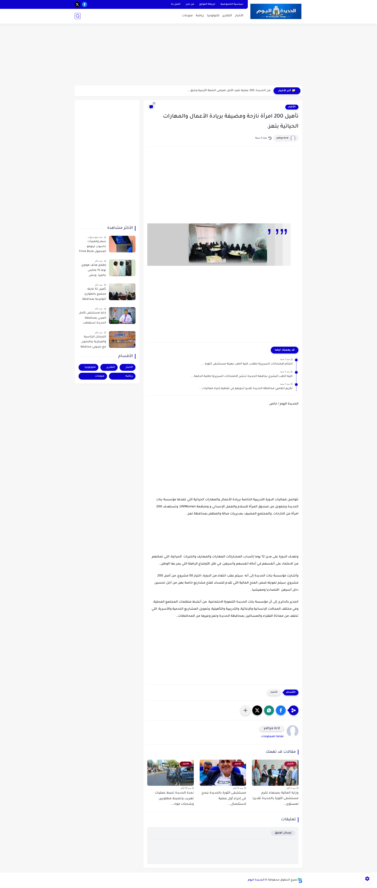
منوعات (187, 15)
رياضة (200, 15)
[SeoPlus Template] (300, 880)
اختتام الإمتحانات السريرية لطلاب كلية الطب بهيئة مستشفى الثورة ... (247, 364)
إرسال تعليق (283, 832)
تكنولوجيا (213, 15)
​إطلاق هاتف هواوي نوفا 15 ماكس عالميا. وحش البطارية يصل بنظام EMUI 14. (93, 271)
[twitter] (77, 4)
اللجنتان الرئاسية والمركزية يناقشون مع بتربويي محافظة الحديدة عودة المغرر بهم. (93, 342)
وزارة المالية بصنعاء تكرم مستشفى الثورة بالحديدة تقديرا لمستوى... (275, 798)
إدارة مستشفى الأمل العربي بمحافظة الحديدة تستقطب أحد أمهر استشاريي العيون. (92, 319)
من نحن (190, 4)
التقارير (227, 15)
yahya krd (282, 138)
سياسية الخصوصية (232, 4)
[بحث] (78, 16)
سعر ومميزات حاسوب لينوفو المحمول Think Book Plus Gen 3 (92, 247)
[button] (281, 710)
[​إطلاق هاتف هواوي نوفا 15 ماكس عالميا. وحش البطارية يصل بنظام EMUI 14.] (122, 267)
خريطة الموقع (207, 4)
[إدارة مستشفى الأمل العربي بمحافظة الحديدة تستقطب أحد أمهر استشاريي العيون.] (122, 315)
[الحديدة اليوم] (275, 11)
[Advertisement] (188, 54)
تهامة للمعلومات (272, 736)
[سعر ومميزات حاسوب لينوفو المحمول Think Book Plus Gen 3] (122, 244)
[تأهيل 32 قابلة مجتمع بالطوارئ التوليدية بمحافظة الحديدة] (122, 291)
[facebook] (84, 4)
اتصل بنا (175, 4)
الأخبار (239, 15)
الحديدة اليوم (256, 880)
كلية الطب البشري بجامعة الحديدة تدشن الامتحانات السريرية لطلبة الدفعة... (242, 376)
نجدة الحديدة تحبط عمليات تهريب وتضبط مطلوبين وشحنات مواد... (174, 798)
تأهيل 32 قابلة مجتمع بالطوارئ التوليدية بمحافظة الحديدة (94, 295)
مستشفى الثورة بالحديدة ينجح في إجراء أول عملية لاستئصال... (223, 798)
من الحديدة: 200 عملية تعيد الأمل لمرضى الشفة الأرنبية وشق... (229, 90)
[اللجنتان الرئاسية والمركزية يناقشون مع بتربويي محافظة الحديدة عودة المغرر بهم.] (122, 339)
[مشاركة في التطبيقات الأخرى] (245, 710)
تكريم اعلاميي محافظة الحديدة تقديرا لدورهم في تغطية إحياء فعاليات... (246, 388)
